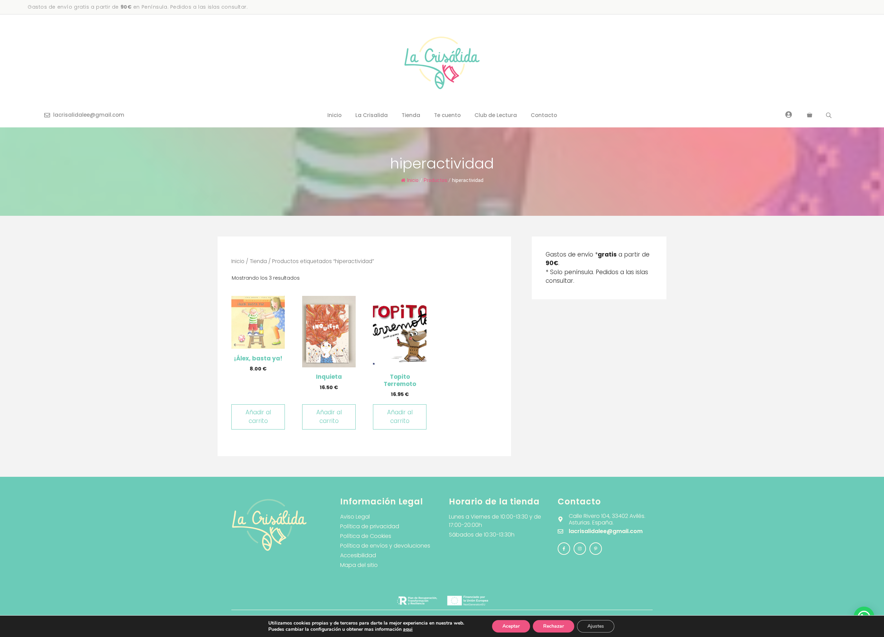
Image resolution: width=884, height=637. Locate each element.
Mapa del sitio (359, 565)
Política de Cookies (365, 536)
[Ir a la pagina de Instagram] (564, 548)
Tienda (411, 115)
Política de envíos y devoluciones (385, 546)
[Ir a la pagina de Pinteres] (595, 548)
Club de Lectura (495, 115)
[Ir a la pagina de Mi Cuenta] (788, 114)
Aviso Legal (355, 517)
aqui (408, 629)
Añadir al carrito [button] (258, 416)
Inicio (334, 115)
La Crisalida (371, 115)
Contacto (544, 115)
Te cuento (447, 115)
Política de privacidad (369, 526)
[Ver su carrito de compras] (809, 115)
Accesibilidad (358, 555)
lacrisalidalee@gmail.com (88, 114)
